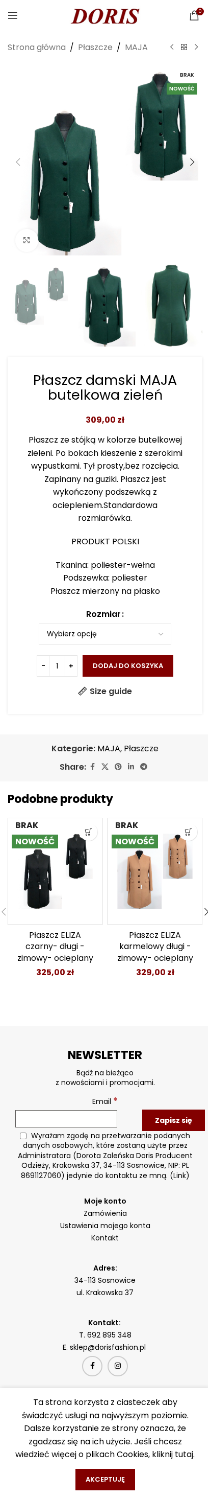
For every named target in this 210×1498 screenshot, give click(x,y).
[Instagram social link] (118, 1366)
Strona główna (37, 47)
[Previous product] (172, 47)
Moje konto (105, 1201)
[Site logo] (105, 14)
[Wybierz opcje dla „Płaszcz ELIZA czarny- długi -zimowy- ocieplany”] (88, 832)
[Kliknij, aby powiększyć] (26, 240)
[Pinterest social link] (118, 767)
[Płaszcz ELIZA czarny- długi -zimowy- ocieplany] (55, 871)
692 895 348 (109, 1335)
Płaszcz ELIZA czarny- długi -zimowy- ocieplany (55, 946)
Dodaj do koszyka (128, 666)
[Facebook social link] (92, 767)
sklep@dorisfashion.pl (109, 1347)
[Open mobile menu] (13, 15)
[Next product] (196, 47)
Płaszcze (95, 47)
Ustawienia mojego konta (105, 1225)
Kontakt (105, 1238)
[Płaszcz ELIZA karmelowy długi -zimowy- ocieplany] (155, 871)
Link (179, 1175)
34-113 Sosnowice (105, 1280)
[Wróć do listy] (184, 47)
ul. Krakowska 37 (105, 1292)
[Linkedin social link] (131, 767)
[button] (18, 162)
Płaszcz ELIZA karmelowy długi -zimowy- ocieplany (155, 946)
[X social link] (105, 767)
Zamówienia (105, 1213)
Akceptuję (105, 1479)
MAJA (136, 47)
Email (105, 1101)
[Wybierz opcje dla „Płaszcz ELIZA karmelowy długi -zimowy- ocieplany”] (188, 832)
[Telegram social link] (143, 767)
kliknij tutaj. (173, 1454)
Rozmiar (103, 614)
